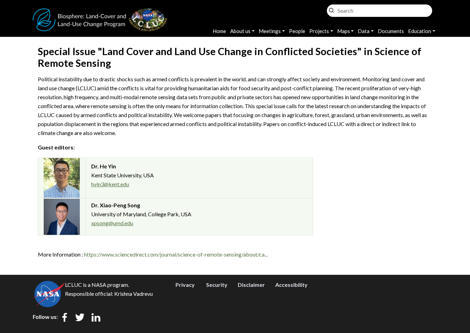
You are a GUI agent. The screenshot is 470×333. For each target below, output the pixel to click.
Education (419, 31)
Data (364, 31)
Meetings (270, 31)
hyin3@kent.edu (110, 184)
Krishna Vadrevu (133, 293)
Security (216, 284)
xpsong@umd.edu (112, 223)
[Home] (100, 12)
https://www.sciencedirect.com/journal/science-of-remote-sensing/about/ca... (176, 254)
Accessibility (291, 284)
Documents (391, 31)
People (297, 31)
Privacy (185, 284)
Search (331, 8)
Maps (343, 31)
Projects (319, 31)
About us (240, 31)
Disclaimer (251, 284)
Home (219, 31)
